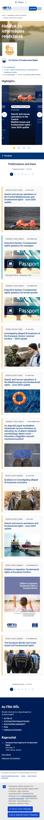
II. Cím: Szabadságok (8, 67)
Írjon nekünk (6, 755)
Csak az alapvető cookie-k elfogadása (23, 815)
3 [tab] (24, 148)
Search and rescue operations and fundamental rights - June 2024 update (21, 526)
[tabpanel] (22, 115)
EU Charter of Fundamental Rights (23, 60)
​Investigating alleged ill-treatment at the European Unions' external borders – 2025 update (22, 336)
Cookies (23, 776)
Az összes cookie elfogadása (20, 809)
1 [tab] (14, 148)
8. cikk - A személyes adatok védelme (29, 74)
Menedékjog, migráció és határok (16, 15)
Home (3, 15)
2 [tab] (19, 148)
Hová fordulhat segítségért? (14, 724)
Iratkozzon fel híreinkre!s (11, 758)
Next (39, 114)
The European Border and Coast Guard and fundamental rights (20, 644)
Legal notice (15, 776)
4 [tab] (29, 148)
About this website (6, 776)
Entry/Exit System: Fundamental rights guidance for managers (20, 244)
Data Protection (32, 776)
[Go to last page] (32, 174)
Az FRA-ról (8, 718)
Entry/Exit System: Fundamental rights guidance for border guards (21, 291)
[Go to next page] (29, 174)
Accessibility (4, 778)
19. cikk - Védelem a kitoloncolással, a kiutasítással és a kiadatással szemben (21, 71)
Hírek (6, 727)
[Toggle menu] (39, 8)
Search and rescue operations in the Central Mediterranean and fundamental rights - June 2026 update (21, 121)
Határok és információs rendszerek (14, 18)
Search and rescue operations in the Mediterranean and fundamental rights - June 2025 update (22, 382)
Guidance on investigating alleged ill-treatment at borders (21, 481)
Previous (4, 114)
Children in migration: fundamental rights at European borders (21, 570)
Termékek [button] (8, 156)
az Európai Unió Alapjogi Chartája (16, 721)
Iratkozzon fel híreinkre (13, 730)
